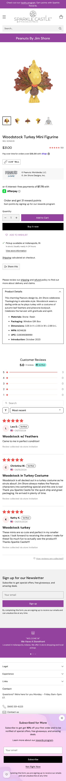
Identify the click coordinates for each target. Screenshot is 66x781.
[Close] (62, 718)
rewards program (44, 740)
